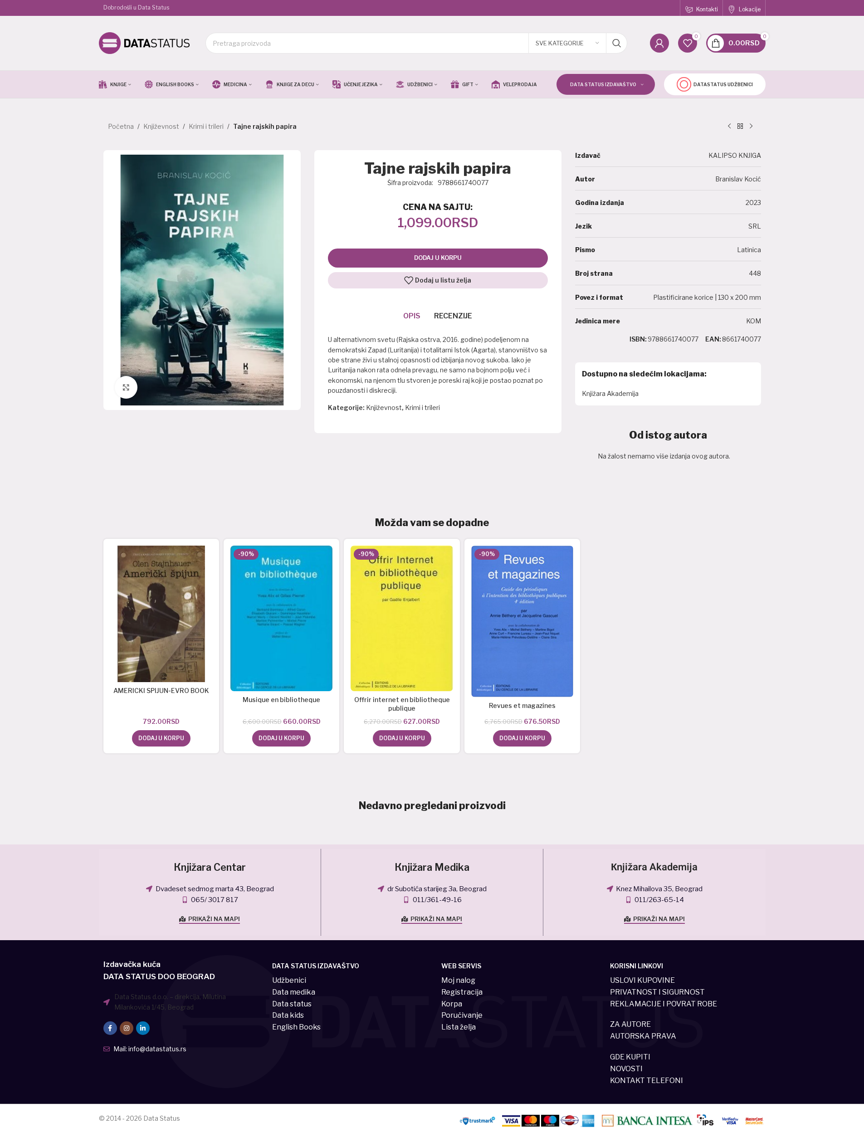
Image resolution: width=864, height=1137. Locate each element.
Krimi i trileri (206, 126)
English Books (296, 1027)
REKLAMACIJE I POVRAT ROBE (663, 1004)
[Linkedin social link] (143, 1028)
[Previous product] (729, 126)
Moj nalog (458, 980)
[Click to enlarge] (126, 387)
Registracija (462, 992)
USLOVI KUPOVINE (642, 980)
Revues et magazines (522, 705)
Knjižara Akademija (610, 393)
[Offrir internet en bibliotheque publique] (402, 618)
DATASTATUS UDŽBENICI (723, 84)
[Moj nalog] (659, 43)
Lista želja (458, 1027)
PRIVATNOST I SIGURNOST (657, 992)
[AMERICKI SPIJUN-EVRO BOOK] (161, 614)
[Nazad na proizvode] (740, 126)
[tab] (411, 316)
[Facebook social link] (110, 1028)
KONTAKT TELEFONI (646, 1080)
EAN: (713, 339)
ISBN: (638, 339)
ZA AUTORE (630, 1024)
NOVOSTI (626, 1068)
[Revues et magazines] (522, 621)
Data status (292, 1004)
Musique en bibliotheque (281, 699)
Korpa (451, 1004)
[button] (161, 738)
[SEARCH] (616, 43)
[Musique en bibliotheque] (281, 618)
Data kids (288, 1015)
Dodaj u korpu (438, 257)
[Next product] (751, 126)
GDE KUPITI (630, 1057)
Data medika (293, 992)
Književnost (161, 126)
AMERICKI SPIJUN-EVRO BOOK (161, 690)
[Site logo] (144, 42)
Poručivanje (462, 1015)
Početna (121, 126)
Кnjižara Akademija (654, 867)
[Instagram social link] (126, 1028)
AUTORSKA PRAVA (643, 1036)
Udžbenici (289, 980)
